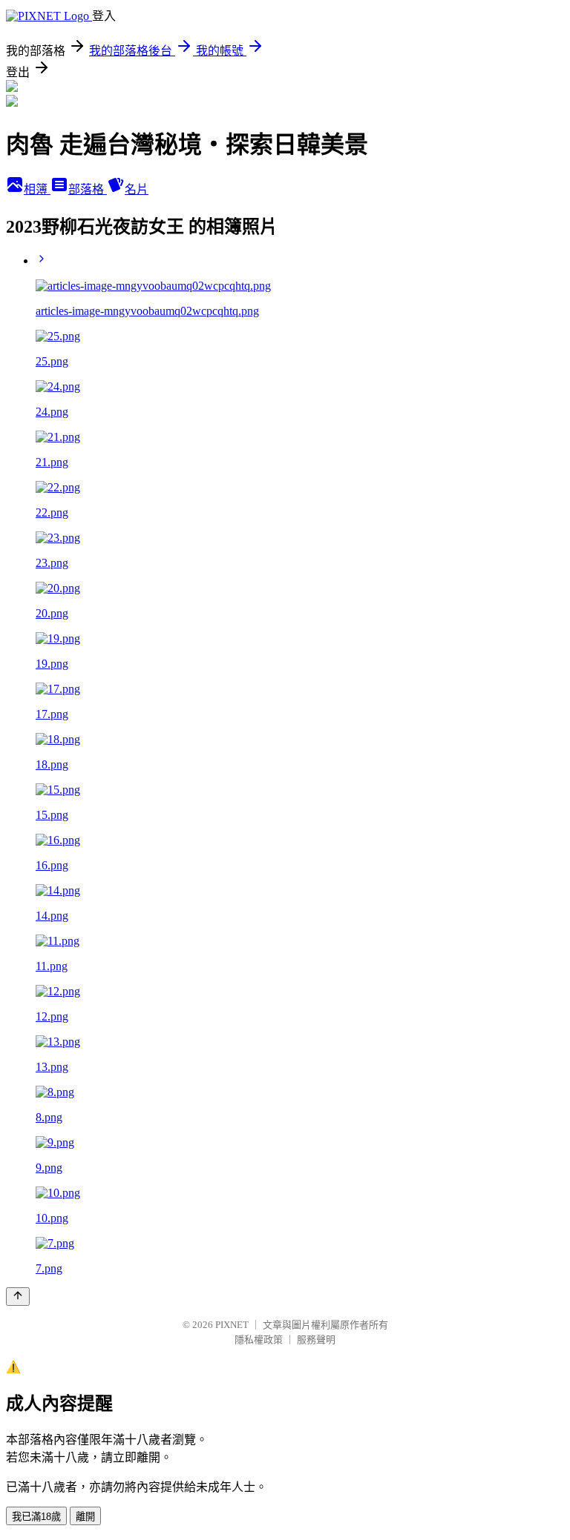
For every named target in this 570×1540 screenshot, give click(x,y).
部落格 (87, 189)
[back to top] (18, 1296)
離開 (85, 1516)
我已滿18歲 (36, 1516)
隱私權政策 (259, 1339)
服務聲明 (316, 1339)
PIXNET (232, 1324)
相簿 (37, 189)
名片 (136, 189)
